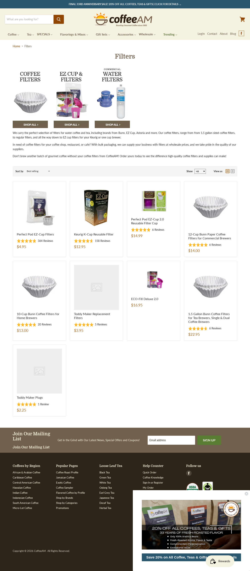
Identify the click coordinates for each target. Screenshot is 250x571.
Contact (212, 33)
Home (16, 46)
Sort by (19, 171)
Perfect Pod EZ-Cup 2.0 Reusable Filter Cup (147, 221)
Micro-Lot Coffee (22, 508)
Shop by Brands (64, 497)
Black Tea (104, 472)
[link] (191, 525)
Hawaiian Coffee (22, 487)
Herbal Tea (105, 508)
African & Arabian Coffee (26, 472)
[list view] (233, 171)
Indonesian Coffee (23, 497)
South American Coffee (25, 502)
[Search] (59, 19)
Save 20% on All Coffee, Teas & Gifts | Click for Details (191, 557)
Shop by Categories (67, 502)
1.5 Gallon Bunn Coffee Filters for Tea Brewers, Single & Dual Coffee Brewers (209, 317)
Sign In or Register (153, 482)
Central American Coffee (26, 482)
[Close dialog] (246, 494)
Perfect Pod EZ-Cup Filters (35, 234)
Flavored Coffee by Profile (70, 492)
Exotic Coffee (63, 482)
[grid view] (227, 171)
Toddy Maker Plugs (30, 397)
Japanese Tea (106, 497)
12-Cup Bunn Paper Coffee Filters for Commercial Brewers (209, 236)
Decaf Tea (104, 502)
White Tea (105, 482)
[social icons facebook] (241, 33)
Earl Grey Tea (106, 492)
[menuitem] (11, 34)
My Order (148, 487)
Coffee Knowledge (153, 477)
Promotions (62, 508)
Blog (233, 33)
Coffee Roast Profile (67, 472)
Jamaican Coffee (65, 477)
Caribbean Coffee (22, 477)
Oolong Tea (105, 487)
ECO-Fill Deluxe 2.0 (144, 299)
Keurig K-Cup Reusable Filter (93, 234)
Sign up (209, 440)
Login (201, 33)
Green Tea (105, 477)
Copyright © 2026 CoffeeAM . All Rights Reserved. (41, 551)
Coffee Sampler (64, 487)
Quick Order (149, 472)
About (224, 33)
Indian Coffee (20, 492)
